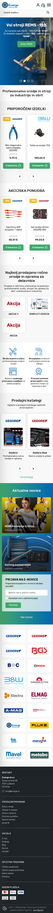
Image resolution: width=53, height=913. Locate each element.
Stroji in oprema (9, 813)
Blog (4, 845)
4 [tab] (32, 81)
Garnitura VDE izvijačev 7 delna (13, 228)
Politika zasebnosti (10, 867)
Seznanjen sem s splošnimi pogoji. (23, 598)
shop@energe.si (12, 791)
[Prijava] (38, 5)
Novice (5, 848)
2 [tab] (24, 81)
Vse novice (27, 617)
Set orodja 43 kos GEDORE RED (40, 228)
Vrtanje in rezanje (9, 810)
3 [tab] (28, 81)
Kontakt (5, 851)
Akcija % (5, 823)
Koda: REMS (26, 44)
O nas (4, 838)
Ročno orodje (8, 807)
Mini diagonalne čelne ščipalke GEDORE (13, 148)
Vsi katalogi (26, 477)
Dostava (5, 877)
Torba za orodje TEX (40, 145)
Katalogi (5, 842)
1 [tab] (21, 81)
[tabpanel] (26, 51)
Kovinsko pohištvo (10, 816)
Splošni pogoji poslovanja (13, 870)
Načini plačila (7, 873)
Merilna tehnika (8, 820)
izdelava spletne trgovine (21, 910)
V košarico (11, 165)
